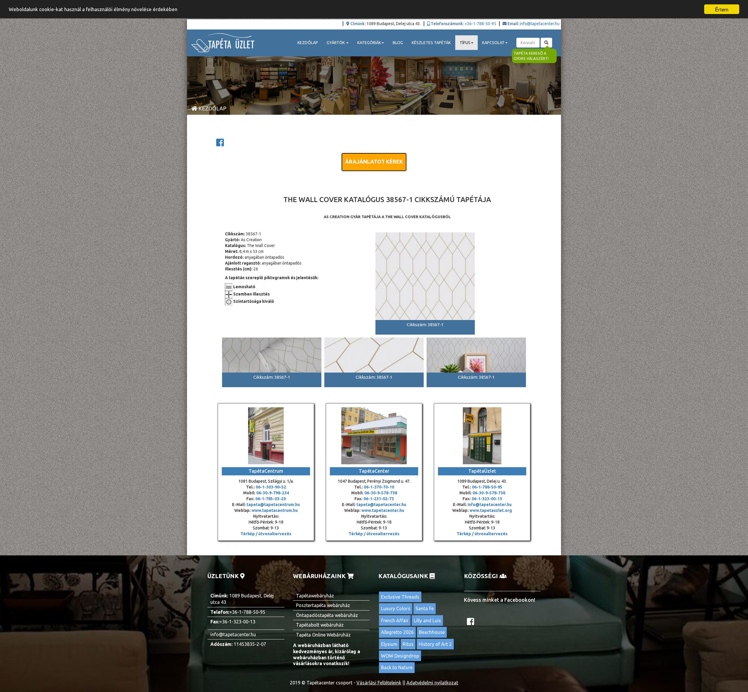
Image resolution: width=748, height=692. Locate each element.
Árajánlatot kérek (374, 161)
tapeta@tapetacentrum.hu (273, 504)
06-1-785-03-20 (270, 498)
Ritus (408, 644)
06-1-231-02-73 (378, 498)
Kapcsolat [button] (493, 42)
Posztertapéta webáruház (323, 605)
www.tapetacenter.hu (382, 510)
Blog (398, 42)
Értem (721, 9)
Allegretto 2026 (397, 632)
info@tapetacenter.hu (540, 23)
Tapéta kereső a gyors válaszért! (531, 56)
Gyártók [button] (336, 42)
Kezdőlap (307, 42)
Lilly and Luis (427, 620)
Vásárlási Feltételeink (378, 682)
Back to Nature (397, 667)
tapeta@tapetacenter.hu (381, 504)
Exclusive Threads (400, 596)
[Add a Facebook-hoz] (220, 144)
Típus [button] (465, 42)
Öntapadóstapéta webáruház (327, 615)
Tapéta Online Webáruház (323, 634)
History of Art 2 (435, 644)
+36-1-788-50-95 (480, 23)
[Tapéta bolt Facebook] (471, 623)
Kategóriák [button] (369, 42)
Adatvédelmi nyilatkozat (432, 682)
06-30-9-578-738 (380, 493)
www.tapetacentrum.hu (274, 510)
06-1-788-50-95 (487, 487)
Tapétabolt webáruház (320, 624)
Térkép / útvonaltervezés (265, 533)
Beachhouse (432, 632)
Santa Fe (424, 608)
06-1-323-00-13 (487, 498)
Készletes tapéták (431, 42)
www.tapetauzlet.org (490, 510)
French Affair (394, 620)
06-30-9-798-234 (272, 493)
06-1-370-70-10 (379, 487)
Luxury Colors (395, 608)
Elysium (389, 644)
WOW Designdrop (400, 655)
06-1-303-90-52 (271, 487)
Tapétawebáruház (315, 595)
